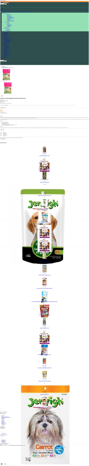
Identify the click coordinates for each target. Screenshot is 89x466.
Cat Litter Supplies (9, 25)
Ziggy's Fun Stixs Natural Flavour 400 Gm (44, 248)
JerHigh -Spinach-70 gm (44, 208)
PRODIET (5, 53)
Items (1, 7)
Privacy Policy (3, 421)
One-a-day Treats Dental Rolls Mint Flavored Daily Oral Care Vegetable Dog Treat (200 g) (44, 301)
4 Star (1, 133)
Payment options (3, 424)
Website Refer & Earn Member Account (6, 417)
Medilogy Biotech (6, 47)
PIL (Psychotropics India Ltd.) (7, 52)
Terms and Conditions (4, 423)
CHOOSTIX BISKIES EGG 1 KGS (44, 155)
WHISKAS (5, 57)
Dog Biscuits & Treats (9, 14)
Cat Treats (8, 23)
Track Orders (3, 419)
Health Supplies (9, 29)
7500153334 (5, 434)
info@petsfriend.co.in (2, 435)
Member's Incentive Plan (3, 0)
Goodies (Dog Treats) (6, 43)
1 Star (1, 135)
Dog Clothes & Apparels (10, 18)
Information (3, 420)
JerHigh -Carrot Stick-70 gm (44, 394)
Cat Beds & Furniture (9, 24)
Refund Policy (3, 422)
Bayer (5, 36)
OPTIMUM (5, 48)
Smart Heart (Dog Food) (7, 55)
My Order (3, 418)
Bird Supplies (5, 28)
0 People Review (5, 132)
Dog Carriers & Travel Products (10, 20)
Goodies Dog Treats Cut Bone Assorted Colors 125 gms (44, 407)
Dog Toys (8, 15)
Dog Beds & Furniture (9, 17)
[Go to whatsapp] (2, 464)
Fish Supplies (5, 27)
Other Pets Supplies (6, 30)
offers (2, 58)
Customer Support (4, 433)
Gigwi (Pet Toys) (6, 42)
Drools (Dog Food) (6, 41)
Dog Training (8, 19)
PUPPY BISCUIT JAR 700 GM (44, 182)
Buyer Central (3, 415)
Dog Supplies (5, 13)
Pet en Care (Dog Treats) (7, 50)
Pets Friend (5, 51)
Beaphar (5, 37)
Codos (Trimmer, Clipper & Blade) (8, 39)
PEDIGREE (5, 49)
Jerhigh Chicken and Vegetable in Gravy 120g (44, 195)
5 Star (1, 132)
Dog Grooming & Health (10, 16)
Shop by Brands (3, 35)
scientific (5, 54)
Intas (4, 44)
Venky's (5, 56)
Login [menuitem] (2, 6)
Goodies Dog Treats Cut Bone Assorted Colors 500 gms (44, 288)
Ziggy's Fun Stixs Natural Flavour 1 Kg (44, 235)
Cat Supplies (5, 22)
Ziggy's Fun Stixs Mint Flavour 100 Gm (44, 341)
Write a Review (6, 100)
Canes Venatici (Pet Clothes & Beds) (8, 38)
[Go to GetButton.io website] (2, 465)
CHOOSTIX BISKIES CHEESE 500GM (44, 261)
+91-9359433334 (2, 434)
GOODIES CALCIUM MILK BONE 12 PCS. (44, 354)
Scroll (1, 444)
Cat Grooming (8, 26)
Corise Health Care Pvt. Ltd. (7, 40)
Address (2, 425)
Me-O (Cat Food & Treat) (7, 46)
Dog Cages (8, 21)
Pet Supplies (3, 31)
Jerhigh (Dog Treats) (6, 45)
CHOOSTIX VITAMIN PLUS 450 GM (44, 314)
